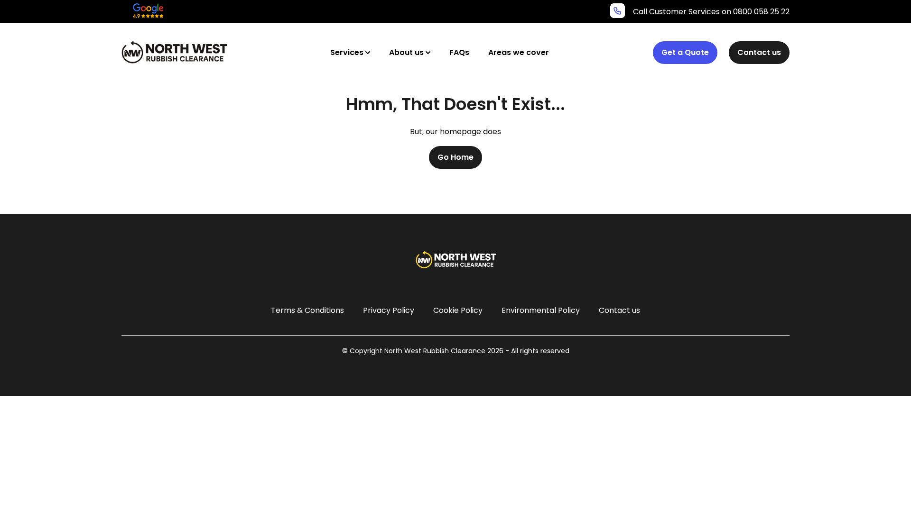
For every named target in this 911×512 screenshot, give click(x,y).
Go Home (455, 157)
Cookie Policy (458, 310)
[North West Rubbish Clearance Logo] (174, 52)
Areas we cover (518, 52)
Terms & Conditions (307, 310)
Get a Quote (685, 52)
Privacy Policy (388, 310)
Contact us (759, 52)
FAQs (459, 52)
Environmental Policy (541, 310)
